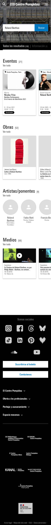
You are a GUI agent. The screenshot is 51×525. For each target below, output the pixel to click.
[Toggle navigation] (46, 4)
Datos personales (40, 523)
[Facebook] (20, 329)
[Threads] (31, 329)
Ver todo (7, 65)
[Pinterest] (31, 341)
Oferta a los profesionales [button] (15, 398)
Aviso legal (8, 523)
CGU (30, 523)
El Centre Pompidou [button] (13, 390)
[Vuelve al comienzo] (44, 518)
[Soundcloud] (14, 353)
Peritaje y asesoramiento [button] (15, 406)
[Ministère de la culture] (25, 508)
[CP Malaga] (34, 456)
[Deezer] (42, 341)
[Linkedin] (20, 341)
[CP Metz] (17, 456)
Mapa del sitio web (20, 523)
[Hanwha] (25, 489)
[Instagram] (8, 329)
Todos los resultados (16, 46)
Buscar (41, 27)
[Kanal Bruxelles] (16, 473)
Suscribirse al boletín (25, 364)
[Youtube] (37, 353)
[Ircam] (36, 440)
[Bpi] (16, 440)
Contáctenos (26, 374)
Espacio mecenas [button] (11, 414)
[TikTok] (8, 341)
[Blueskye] (42, 329)
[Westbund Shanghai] (37, 473)
